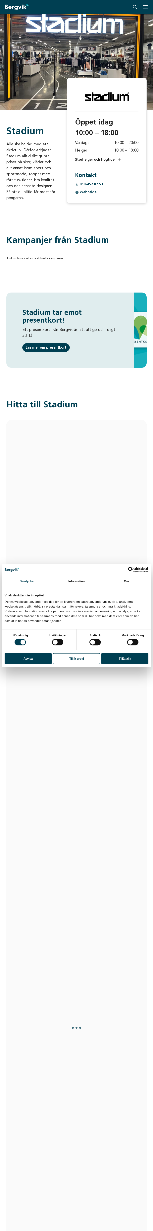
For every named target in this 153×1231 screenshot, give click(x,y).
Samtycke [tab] (26, 581)
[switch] (57, 642)
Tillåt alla (125, 658)
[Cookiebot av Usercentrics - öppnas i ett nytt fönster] (131, 570)
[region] (76, 771)
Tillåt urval (76, 658)
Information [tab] (76, 581)
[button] (106, 159)
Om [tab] (126, 581)
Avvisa (28, 658)
